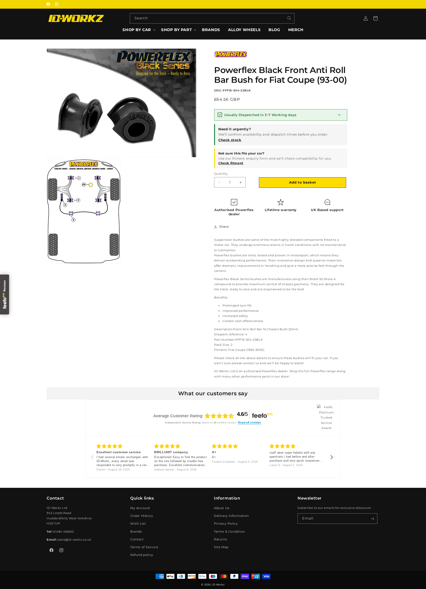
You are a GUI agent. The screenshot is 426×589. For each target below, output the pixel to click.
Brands (136, 532)
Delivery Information (231, 516)
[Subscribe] (372, 519)
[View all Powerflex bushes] (230, 60)
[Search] (289, 18)
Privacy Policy (226, 524)
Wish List (138, 524)
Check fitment (230, 163)
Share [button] (224, 227)
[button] (137, 30)
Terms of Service (144, 547)
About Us (221, 508)
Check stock (229, 140)
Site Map (221, 547)
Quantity (221, 173)
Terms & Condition (229, 532)
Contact (137, 539)
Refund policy (141, 555)
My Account (140, 508)
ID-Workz (218, 584)
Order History (141, 516)
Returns (220, 539)
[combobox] (212, 18)
